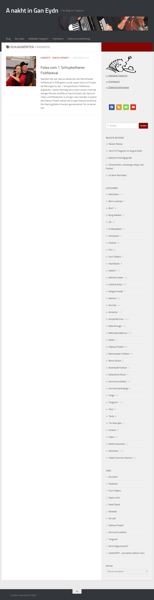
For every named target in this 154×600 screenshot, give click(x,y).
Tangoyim (113, 402)
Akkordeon (114, 194)
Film (111, 249)
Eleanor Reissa (115, 144)
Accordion (113, 476)
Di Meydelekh (115, 229)
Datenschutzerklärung (79, 38)
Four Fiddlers (115, 256)
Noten (111, 340)
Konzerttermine (116, 319)
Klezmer (112, 298)
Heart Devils (114, 504)
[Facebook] (111, 107)
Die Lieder (19, 38)
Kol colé (112, 518)
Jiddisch (112, 270)
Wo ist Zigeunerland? (118, 546)
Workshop (113, 451)
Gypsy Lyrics (114, 497)
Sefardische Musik (117, 374)
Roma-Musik (115, 360)
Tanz (111, 409)
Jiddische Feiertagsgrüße (120, 157)
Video (111, 437)
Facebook (113, 483)
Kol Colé (112, 305)
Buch (111, 208)
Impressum (57, 38)
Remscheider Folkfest (119, 353)
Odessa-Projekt (60, 58)
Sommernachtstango (118, 388)
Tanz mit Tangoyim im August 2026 (125, 151)
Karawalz (113, 511)
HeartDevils (114, 263)
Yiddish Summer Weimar (120, 457)
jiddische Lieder (116, 277)
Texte (111, 416)
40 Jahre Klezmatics (118, 175)
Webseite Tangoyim (38, 38)
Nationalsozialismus (118, 333)
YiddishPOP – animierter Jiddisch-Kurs (127, 553)
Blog (8, 38)
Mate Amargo (115, 326)
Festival (112, 243)
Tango (111, 395)
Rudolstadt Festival (117, 367)
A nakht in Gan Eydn (32, 10)
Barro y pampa (115, 201)
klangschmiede (116, 291)
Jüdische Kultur (115, 284)
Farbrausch (114, 236)
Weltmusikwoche (117, 444)
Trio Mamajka (115, 423)
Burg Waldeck (115, 215)
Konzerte (46, 58)
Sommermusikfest (117, 381)
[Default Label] (119, 107)
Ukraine (112, 430)
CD (110, 222)
